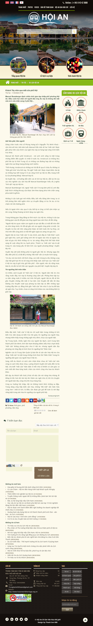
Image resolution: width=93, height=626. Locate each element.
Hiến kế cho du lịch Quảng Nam (19, 555)
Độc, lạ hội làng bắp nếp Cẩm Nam (20, 501)
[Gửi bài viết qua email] (35, 400)
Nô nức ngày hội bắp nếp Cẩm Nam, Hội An (23, 532)
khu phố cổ (77, 576)
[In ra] (39, 400)
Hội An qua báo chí (61, 7)
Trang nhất (22, 7)
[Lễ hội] (68, 104)
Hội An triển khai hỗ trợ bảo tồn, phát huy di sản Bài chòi (29, 551)
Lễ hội (68, 110)
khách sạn (66, 588)
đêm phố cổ (77, 579)
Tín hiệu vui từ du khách (16, 557)
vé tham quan (66, 576)
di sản (67, 592)
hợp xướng (77, 583)
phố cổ (67, 579)
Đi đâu (81, 126)
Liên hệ (72, 7)
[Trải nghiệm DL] (68, 120)
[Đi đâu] (81, 120)
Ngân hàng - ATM (81, 142)
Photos (30, 7)
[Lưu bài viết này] (43, 400)
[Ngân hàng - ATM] (81, 135)
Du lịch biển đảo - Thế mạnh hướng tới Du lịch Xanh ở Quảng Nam (32, 542)
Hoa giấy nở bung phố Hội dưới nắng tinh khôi (25, 487)
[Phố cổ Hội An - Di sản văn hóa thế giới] (46, 19)
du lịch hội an (77, 571)
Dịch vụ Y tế (68, 141)
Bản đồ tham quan (47, 7)
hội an (67, 571)
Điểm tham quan (81, 111)
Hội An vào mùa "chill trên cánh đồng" (22, 517)
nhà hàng (77, 588)
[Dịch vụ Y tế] (68, 135)
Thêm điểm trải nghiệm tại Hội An (20, 494)
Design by (48, 622)
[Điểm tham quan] (81, 104)
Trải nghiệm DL (68, 126)
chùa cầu (66, 583)
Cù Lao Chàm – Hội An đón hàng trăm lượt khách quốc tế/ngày (31, 489)
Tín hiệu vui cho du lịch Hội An (19, 526)
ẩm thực (77, 592)
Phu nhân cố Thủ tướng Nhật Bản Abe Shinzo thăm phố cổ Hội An (32, 528)
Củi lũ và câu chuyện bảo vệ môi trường (22, 519)
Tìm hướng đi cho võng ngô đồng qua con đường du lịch (28, 535)
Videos (36, 7)
